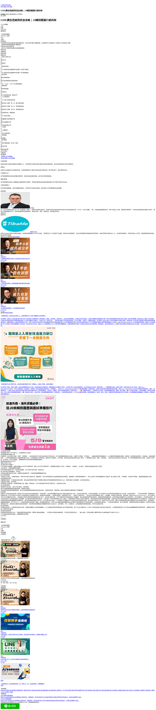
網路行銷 (109, 690)
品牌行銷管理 (72, 690)
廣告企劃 (40, 690)
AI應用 (153, 690)
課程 (9, 5)
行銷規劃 (137, 690)
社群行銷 (87, 690)
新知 (10, 6)
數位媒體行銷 (80, 690)
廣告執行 (59, 690)
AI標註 (11, 692)
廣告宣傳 (34, 690)
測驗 (5, 6)
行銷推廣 (120, 690)
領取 (2, 39)
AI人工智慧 (5, 692)
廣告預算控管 (28, 690)
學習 (6, 5)
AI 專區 (3, 5)
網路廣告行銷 (47, 690)
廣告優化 (54, 690)
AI (1, 692)
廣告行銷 (9, 690)
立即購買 (3, 518)
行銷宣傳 (148, 690)
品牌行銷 (98, 690)
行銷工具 (131, 690)
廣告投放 (3, 690)
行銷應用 (142, 690)
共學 (7, 6)
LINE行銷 (65, 690)
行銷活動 (114, 690)
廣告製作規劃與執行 (18, 690)
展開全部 (3, 51)
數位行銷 (92, 690)
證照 (2, 6)
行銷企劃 (103, 690)
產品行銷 (125, 690)
